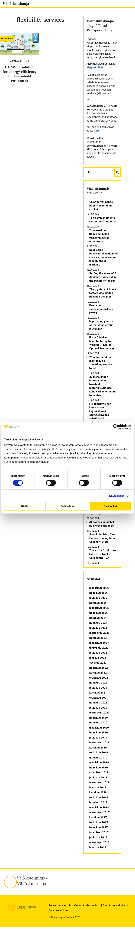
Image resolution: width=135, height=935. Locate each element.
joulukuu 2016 (98, 837)
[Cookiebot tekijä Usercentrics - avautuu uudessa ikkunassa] (115, 426)
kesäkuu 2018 (98, 792)
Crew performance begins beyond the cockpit (101, 205)
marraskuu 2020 (99, 712)
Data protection (58, 910)
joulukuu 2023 (98, 627)
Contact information (86, 905)
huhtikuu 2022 (98, 682)
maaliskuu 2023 (99, 642)
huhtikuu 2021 (98, 702)
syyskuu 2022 (98, 662)
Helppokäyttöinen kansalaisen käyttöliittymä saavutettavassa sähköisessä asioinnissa (100, 413)
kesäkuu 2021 (98, 692)
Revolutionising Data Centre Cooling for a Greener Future (102, 538)
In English (7, 38)
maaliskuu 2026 (99, 587)
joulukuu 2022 (98, 652)
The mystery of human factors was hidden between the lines (103, 293)
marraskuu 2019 (99, 742)
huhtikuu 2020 (98, 722)
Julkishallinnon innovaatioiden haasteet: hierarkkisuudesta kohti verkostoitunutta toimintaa (102, 386)
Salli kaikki (110, 506)
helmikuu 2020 (98, 732)
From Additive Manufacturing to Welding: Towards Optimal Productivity (101, 343)
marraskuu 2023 (99, 632)
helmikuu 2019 (98, 767)
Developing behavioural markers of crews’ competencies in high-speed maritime (103, 257)
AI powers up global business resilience (101, 523)
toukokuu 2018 (98, 797)
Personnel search (60, 905)
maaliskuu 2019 (99, 762)
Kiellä (24, 506)
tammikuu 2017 (98, 832)
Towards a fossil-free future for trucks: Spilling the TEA (102, 554)
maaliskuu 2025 (99, 607)
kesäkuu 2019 (98, 747)
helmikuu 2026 (98, 592)
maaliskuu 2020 (99, 727)
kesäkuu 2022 (98, 672)
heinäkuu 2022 (98, 667)
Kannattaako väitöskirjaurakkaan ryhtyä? (101, 309)
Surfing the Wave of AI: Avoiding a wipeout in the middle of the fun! (103, 277)
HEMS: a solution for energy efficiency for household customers (20, 74)
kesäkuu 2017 (98, 817)
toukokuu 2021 (98, 697)
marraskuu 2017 (99, 812)
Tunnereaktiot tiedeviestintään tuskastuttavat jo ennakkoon (99, 236)
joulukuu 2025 (98, 597)
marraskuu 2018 (99, 782)
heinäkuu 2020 (98, 717)
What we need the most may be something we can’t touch (101, 363)
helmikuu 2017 (98, 827)
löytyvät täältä (94, 67)
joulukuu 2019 (98, 737)
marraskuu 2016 (99, 842)
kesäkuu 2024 (98, 617)
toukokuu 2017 (98, 822)
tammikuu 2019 (98, 772)
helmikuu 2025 (98, 612)
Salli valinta (67, 506)
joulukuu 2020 (98, 707)
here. (97, 130)
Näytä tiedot (116, 495)
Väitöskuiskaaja (16, 3)
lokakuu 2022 (97, 657)
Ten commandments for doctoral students (102, 219)
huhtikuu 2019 (98, 757)
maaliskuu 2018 (99, 807)
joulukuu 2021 (98, 687)
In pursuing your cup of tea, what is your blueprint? (102, 325)
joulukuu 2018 (98, 777)
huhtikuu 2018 (98, 802)
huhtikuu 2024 (98, 622)
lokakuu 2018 (97, 787)
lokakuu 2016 (97, 847)
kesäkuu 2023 (98, 637)
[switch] (51, 483)
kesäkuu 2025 (98, 602)
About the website (113, 905)
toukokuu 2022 (98, 677)
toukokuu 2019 (98, 752)
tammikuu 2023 (98, 647)
